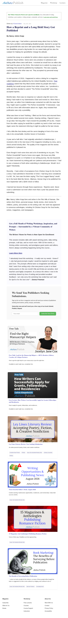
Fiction (23, 452)
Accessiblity (48, 611)
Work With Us (49, 603)
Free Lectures (28, 603)
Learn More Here (15, 253)
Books (4, 608)
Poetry (11, 455)
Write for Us (5, 605)
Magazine (44, 3)
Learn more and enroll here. (50, 17)
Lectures (63, 3)
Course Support (28, 608)
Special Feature (30, 586)
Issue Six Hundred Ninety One (34, 452)
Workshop (53, 3)
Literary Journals (48, 452)
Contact (47, 605)
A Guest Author (17, 23)
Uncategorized (40, 586)
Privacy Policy (49, 608)
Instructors (27, 611)
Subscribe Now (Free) (47, 313)
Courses (26, 605)
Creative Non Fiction (15, 452)
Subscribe (5, 603)
